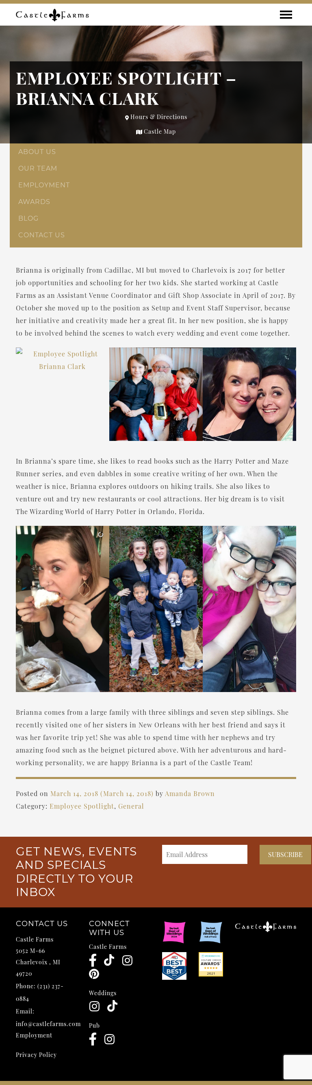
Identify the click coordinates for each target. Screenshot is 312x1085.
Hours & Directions (158, 117)
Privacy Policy (36, 1055)
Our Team (37, 168)
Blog (28, 218)
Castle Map (159, 131)
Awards (34, 202)
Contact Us (41, 235)
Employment (44, 185)
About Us (37, 152)
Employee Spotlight (82, 806)
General (131, 806)
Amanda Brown (190, 793)
